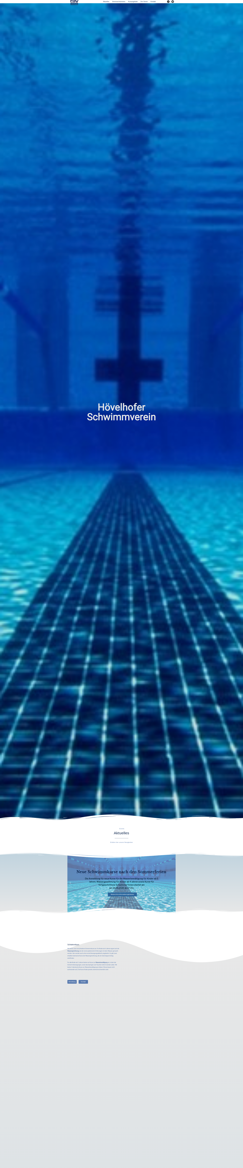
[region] (121, 883)
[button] (70, 883)
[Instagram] (168, 1)
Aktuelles (121, 833)
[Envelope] (172, 1)
